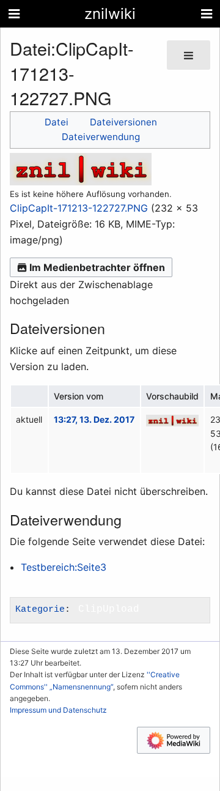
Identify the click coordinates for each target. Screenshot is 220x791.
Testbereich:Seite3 (63, 567)
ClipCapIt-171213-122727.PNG (79, 208)
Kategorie (40, 609)
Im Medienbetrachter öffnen (97, 267)
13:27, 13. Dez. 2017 (94, 419)
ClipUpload (108, 609)
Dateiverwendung (101, 137)
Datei (56, 122)
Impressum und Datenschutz (58, 710)
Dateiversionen (123, 122)
